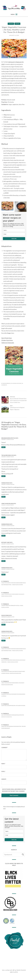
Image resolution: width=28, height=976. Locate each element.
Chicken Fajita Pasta (7, 340)
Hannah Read (5, 483)
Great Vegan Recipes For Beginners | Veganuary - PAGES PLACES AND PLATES (12, 683)
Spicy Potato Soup (6, 338)
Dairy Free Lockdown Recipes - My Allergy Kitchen (13, 705)
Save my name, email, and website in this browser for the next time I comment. (14, 790)
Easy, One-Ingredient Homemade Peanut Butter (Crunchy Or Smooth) (12, 715)
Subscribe (14, 238)
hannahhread (6, 383)
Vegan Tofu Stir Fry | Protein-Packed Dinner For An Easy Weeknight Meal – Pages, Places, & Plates (13, 583)
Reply (3, 447)
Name (3, 763)
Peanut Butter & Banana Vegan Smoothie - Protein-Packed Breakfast (13, 727)
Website (3, 779)
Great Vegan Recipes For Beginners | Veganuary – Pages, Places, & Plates (13, 595)
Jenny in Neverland (7, 503)
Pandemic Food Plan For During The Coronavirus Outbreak (13, 695)
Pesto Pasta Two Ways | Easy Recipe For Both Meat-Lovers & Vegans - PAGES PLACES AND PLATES (13, 672)
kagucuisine (5, 615)
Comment (4, 747)
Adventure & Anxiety (11, 558)
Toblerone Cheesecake (7, 342)
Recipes (17, 23)
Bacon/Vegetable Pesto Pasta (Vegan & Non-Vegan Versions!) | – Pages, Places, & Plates (13, 661)
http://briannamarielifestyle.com (16, 444)
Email (3, 771)
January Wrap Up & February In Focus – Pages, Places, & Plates (12, 606)
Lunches (11, 23)
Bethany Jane (5, 542)
